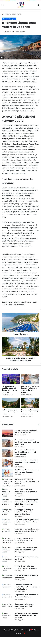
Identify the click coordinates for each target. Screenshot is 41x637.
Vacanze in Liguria (15, 14)
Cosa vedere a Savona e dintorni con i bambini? (24, 605)
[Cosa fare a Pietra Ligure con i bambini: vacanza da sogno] (7, 550)
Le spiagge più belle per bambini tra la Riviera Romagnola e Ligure (24, 512)
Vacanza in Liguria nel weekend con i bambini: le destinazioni (27, 530)
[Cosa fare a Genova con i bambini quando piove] (7, 541)
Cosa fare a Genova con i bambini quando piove (24, 539)
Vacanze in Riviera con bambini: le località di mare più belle (30, 412)
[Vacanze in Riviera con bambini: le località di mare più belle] (30, 403)
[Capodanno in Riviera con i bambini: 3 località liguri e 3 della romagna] (7, 453)
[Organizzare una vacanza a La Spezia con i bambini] (7, 598)
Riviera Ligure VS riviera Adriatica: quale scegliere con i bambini (27, 481)
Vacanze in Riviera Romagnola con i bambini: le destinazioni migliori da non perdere (26, 502)
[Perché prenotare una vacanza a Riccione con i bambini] (7, 473)
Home (5, 14)
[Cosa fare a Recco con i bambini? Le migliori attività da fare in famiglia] (7, 588)
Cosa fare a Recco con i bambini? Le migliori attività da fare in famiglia (27, 587)
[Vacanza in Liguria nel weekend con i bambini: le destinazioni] (7, 532)
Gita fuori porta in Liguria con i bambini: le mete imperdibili (26, 521)
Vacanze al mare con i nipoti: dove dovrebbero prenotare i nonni (26, 462)
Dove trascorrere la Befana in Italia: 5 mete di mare (26, 432)
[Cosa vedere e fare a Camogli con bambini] (7, 578)
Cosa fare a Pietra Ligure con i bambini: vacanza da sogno (26, 549)
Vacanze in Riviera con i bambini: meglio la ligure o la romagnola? (26, 491)
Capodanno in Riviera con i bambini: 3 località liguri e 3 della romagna (25, 452)
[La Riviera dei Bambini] (20, 5)
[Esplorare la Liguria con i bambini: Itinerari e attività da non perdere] (30, 379)
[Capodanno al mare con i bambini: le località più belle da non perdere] (7, 443)
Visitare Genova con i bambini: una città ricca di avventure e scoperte (10, 389)
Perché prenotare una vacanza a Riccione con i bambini (27, 471)
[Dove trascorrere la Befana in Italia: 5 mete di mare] (7, 433)
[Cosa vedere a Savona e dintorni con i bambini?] (7, 607)
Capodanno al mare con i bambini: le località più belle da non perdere (27, 442)
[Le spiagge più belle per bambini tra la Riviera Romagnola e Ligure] (7, 512)
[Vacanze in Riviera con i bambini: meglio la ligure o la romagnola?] (7, 492)
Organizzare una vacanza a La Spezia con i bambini (26, 596)
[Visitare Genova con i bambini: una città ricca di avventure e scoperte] (11, 379)
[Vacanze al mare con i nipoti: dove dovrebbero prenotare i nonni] (7, 463)
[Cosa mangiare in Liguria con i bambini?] (7, 560)
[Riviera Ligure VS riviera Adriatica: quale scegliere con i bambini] (7, 482)
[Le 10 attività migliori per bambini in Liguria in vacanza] (11, 403)
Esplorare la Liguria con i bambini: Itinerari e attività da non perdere (30, 389)
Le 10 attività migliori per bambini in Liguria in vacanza (10, 412)
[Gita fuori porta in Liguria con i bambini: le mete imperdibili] (7, 522)
